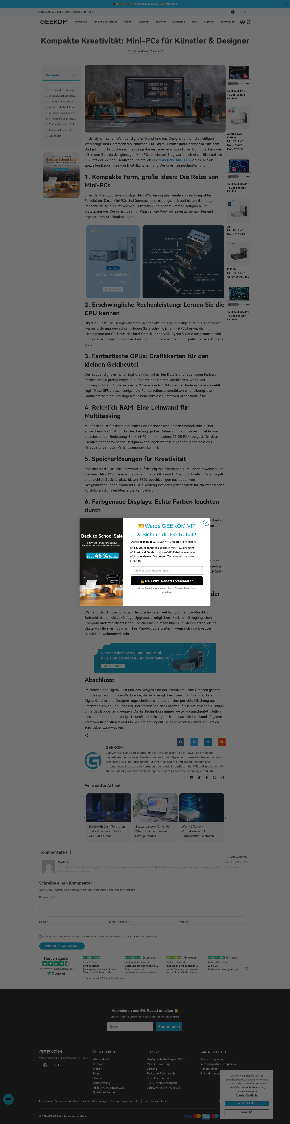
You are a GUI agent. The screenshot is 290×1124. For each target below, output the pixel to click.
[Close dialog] (206, 523)
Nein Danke (167, 598)
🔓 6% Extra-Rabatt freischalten (167, 580)
